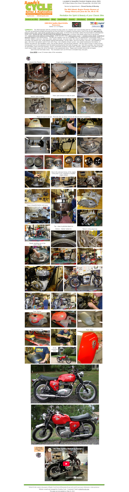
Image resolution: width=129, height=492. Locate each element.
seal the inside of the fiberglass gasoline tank (56, 34)
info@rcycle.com (84, 489)
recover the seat (37, 34)
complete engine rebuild (89, 36)
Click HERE (33, 52)
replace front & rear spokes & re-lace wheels (41, 36)
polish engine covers (75, 36)
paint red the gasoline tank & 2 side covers (50, 33)
